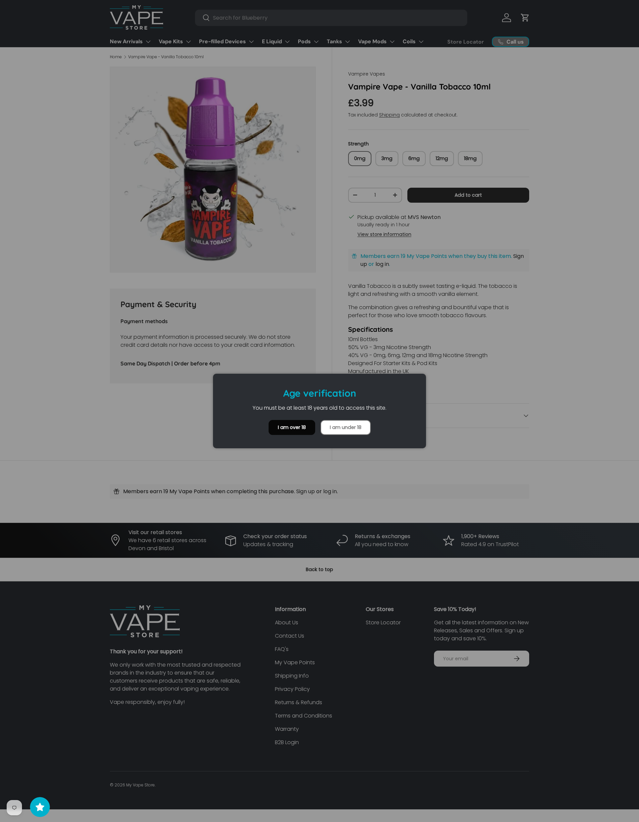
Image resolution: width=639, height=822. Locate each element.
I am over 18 (292, 427)
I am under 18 (345, 427)
